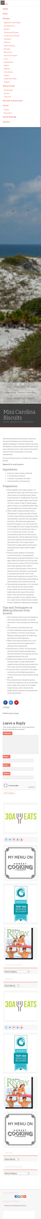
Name (6, 756)
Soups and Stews (10, 79)
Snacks (6, 75)
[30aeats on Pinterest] (25, 1196)
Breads (6, 29)
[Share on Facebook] (5, 704)
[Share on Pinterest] (16, 704)
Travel (6, 105)
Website (6, 773)
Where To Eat (9, 86)
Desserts (7, 42)
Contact (6, 122)
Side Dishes (8, 72)
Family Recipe (9, 46)
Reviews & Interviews (13, 100)
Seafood (7, 69)
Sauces (6, 65)
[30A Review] (19, 943)
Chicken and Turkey (11, 36)
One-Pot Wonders (10, 55)
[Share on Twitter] (11, 704)
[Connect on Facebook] (16, 1196)
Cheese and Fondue (11, 32)
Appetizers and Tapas (12, 22)
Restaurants (8, 90)
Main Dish (8, 52)
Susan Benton (28, 422)
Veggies (7, 82)
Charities (7, 97)
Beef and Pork (9, 26)
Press (5, 13)
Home (5, 4)
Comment (7, 733)
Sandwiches (8, 62)
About (5, 9)
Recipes (6, 18)
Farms (6, 110)
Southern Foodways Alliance (15, 1205)
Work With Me (9, 117)
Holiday (7, 49)
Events (6, 93)
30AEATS (20, 375)
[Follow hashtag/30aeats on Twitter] (19, 1196)
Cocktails (7, 39)
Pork (6, 59)
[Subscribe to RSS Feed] (22, 1196)
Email (6, 765)
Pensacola (8, 113)
